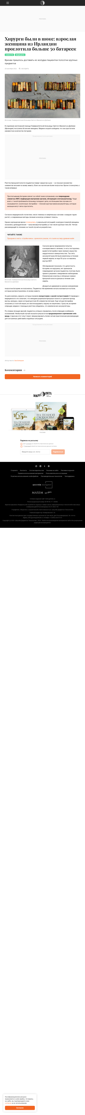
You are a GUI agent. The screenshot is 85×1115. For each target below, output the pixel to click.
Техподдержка (69, 476)
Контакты (23, 470)
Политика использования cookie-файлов (24, 476)
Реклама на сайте (52, 470)
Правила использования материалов (30, 473)
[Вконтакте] (40, 466)
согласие (28, 443)
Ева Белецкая (19, 360)
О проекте (14, 470)
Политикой (27, 446)
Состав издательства (36, 470)
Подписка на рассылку (29, 441)
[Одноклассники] (44, 466)
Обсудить (25, 68)
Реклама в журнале (67, 470)
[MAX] (36, 466)
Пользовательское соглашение (56, 473)
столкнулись (31, 222)
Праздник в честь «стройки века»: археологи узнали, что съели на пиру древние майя (40, 238)
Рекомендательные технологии (51, 476)
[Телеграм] (49, 466)
